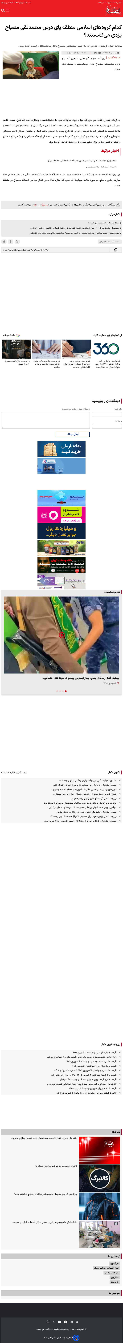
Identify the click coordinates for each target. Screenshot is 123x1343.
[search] (3, 10)
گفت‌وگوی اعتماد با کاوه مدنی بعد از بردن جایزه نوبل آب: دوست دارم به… (81, 1084)
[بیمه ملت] (61, 466)
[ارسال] (99, 52)
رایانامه (118, 421)
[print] (95, 52)
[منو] (8, 10)
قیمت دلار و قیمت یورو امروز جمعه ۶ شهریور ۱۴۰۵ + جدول (88, 1079)
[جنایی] (61, 565)
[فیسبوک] (10, 241)
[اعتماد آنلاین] (113, 10)
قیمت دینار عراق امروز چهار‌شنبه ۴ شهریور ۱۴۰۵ (94, 1066)
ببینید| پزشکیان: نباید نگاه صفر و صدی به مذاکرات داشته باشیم (86, 812)
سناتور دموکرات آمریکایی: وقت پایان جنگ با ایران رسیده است (87, 780)
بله (34, 204)
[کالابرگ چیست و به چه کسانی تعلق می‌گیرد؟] (99, 1178)
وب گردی (115, 1132)
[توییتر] (17, 242)
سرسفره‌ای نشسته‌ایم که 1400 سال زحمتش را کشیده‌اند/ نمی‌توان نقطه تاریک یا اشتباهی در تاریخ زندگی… (74, 228)
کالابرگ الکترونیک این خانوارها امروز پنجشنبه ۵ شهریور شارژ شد (86, 1093)
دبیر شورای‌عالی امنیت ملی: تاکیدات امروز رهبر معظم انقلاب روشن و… (83, 789)
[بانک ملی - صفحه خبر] (61, 449)
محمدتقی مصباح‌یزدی (109, 241)
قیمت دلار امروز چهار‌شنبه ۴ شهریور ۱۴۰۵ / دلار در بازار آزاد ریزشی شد (83, 1075)
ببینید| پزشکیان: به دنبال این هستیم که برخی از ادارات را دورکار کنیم (84, 785)
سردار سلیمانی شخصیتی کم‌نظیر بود (103, 222)
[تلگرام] (4, 241)
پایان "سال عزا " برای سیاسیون (100, 167)
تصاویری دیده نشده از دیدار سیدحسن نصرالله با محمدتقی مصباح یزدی (81, 160)
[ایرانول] (61, 548)
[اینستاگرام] (70, 1322)
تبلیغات (101, 2)
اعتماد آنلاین (48, 1329)
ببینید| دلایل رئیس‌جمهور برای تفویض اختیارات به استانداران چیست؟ (83, 816)
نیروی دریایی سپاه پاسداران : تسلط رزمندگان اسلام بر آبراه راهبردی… (84, 794)
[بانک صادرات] (61, 498)
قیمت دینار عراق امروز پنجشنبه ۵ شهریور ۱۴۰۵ (94, 1052)
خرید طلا (115, 1282)
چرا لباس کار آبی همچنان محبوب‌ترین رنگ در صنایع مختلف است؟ (45, 1194)
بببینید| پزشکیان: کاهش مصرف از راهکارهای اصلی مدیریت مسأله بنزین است (80, 821)
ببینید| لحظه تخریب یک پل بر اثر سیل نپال (95, 678)
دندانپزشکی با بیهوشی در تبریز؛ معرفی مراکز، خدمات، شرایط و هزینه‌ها (44, 1222)
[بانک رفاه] (61, 581)
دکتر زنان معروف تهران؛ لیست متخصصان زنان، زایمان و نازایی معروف (44, 1138)
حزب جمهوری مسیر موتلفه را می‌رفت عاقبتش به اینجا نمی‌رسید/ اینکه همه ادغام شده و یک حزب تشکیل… (74, 233)
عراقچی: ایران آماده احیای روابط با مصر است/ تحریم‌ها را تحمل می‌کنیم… (81, 807)
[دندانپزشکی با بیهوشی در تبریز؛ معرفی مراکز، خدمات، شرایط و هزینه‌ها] (99, 1234)
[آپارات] (46, 1322)
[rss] (76, 1322)
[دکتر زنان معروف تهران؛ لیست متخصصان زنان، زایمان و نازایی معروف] (99, 1150)
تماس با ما (117, 2)
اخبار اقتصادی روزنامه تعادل (106, 1268)
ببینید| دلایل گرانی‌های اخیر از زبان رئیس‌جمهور (94, 798)
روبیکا (44, 204)
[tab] (66, 691)
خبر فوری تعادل (112, 1272)
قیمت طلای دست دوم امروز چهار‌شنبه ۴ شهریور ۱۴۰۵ (91, 1061)
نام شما (118, 409)
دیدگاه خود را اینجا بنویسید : (76, 409)
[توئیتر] (52, 1322)
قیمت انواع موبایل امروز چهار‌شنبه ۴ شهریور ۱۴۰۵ (92, 1088)
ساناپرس (115, 1277)
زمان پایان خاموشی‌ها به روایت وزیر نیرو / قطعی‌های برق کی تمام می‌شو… (81, 1057)
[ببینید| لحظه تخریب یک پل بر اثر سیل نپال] (61, 635)
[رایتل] (61, 515)
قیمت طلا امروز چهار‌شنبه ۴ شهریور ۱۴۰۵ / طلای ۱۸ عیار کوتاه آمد (85, 1070)
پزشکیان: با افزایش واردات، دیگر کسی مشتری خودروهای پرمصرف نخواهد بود (80, 803)
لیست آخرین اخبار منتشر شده (14, 772)
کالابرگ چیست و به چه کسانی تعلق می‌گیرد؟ (56, 1166)
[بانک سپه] (61, 531)
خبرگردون (114, 1263)
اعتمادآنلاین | (113, 58)
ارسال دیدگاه (73, 434)
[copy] (116, 250)
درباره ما (108, 2)
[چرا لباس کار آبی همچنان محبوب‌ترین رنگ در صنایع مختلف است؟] (99, 1206)
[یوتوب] (58, 1322)
